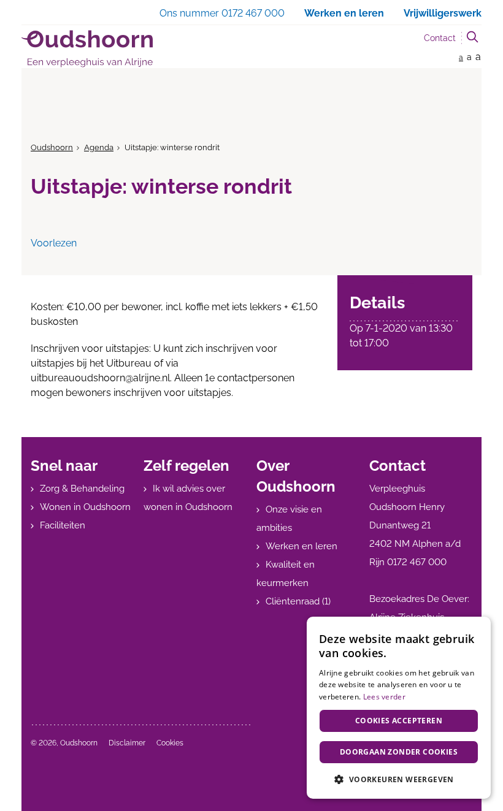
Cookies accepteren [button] (398, 720)
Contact (440, 38)
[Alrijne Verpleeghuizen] (87, 48)
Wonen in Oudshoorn (85, 506)
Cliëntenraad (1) (298, 601)
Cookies (169, 743)
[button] (398, 779)
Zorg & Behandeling (82, 488)
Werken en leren (301, 546)
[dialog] (399, 708)
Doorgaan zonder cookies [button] (399, 752)
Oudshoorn (52, 147)
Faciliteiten (62, 525)
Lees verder (384, 696)
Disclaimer (127, 743)
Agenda (98, 147)
